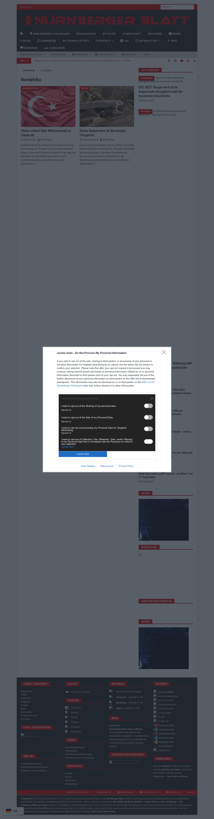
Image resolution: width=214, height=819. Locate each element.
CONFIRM (83, 454)
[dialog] (107, 409)
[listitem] (107, 398)
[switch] (148, 406)
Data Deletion (88, 466)
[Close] (165, 353)
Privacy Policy (126, 466)
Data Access (107, 466)
